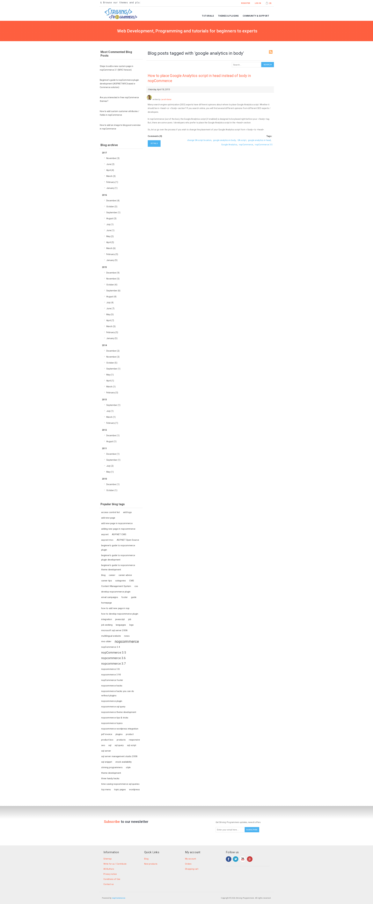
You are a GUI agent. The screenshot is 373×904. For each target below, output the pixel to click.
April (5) (110, 242)
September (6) (113, 290)
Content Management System (116, 586)
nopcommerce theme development (118, 712)
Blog (146, 859)
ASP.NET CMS (119, 534)
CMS (131, 580)
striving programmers (112, 767)
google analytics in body (224, 140)
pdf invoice (106, 734)
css (136, 586)
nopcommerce (127, 641)
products (121, 739)
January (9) (111, 260)
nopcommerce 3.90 (111, 674)
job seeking (106, 625)
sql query (119, 745)
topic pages (120, 789)
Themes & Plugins (228, 16)
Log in (258, 3)
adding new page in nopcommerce (118, 529)
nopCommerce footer (112, 680)
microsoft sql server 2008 (114, 630)
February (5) (112, 254)
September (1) (113, 212)
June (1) (110, 230)
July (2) (110, 466)
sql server (106, 751)
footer (124, 597)
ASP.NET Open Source (128, 540)
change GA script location (199, 140)
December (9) (112, 273)
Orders (188, 864)
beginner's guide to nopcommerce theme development (118, 567)
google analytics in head (259, 140)
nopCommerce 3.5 (113, 652)
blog (103, 575)
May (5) (110, 314)
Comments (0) (155, 136)
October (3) (111, 206)
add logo (127, 512)
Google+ (250, 859)
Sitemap (107, 859)
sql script (131, 745)
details (154, 143)
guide (133, 597)
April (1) (110, 380)
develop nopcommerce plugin (116, 591)
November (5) (112, 279)
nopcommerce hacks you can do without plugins (117, 693)
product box (107, 739)
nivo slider (106, 641)
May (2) (110, 236)
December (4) (112, 200)
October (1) (111, 490)
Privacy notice (110, 874)
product (130, 734)
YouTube (243, 859)
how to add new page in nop (115, 608)
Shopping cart (191, 869)
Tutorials (208, 16)
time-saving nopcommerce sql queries (120, 784)
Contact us (108, 884)
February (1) (112, 182)
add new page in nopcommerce (117, 523)
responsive (134, 739)
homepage (106, 602)
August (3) (111, 218)
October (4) (111, 284)
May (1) (110, 375)
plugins (119, 734)
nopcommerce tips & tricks (114, 717)
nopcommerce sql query (113, 706)
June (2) (110, 164)
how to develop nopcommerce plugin (119, 614)
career (112, 575)
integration (106, 619)
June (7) (110, 308)
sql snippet (106, 762)
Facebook (228, 859)
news (127, 636)
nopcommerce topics (112, 723)
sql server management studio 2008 (119, 756)
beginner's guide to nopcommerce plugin (118, 547)
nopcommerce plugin (111, 701)
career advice (125, 575)
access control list (110, 512)
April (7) (110, 320)
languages (121, 625)
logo (131, 625)
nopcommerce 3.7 (113, 663)
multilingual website (111, 636)
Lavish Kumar (166, 99)
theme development (111, 773)
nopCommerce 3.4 (110, 647)
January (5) (111, 338)
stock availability (123, 762)
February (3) (112, 392)
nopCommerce (246, 144)
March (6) (111, 248)
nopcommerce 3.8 (110, 669)
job (129, 619)
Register (245, 3)
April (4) (110, 170)
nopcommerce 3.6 (113, 658)
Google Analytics (229, 144)
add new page (108, 518)
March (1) (111, 386)
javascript (120, 619)
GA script (242, 140)
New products (150, 864)
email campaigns (109, 597)
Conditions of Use (111, 879)
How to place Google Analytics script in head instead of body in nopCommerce (199, 78)
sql (109, 745)
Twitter (235, 859)
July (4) (110, 302)
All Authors (108, 869)
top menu (106, 789)
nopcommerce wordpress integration (119, 728)
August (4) (111, 296)
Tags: (269, 136)
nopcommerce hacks (111, 685)
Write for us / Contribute (114, 864)
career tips (106, 580)
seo (103, 745)
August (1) (111, 441)
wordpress (134, 789)
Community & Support (256, 16)
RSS (270, 52)
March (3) (111, 176)
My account (190, 859)
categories (120, 580)
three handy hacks (110, 778)
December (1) (112, 435)
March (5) (111, 326)
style (128, 767)
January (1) (111, 188)
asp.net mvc (107, 540)
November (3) (112, 158)
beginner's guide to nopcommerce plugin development (118, 557)
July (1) (110, 224)
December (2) (112, 351)
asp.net (105, 534)
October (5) (111, 363)
